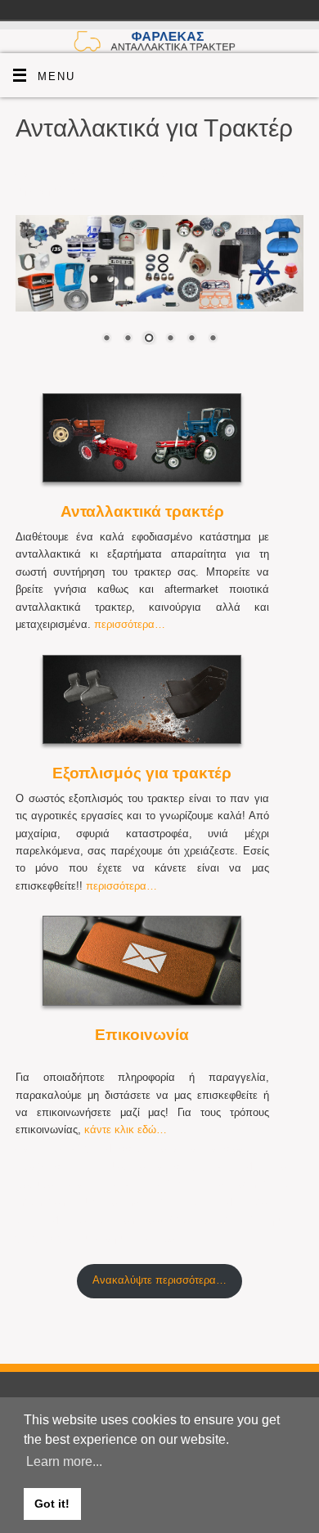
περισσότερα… (129, 624)
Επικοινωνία (142, 1034)
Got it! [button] (52, 1503)
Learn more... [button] (64, 1461)
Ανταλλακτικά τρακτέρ (142, 511)
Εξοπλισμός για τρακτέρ (141, 773)
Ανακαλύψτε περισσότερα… (159, 1280)
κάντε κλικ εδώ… (125, 1130)
